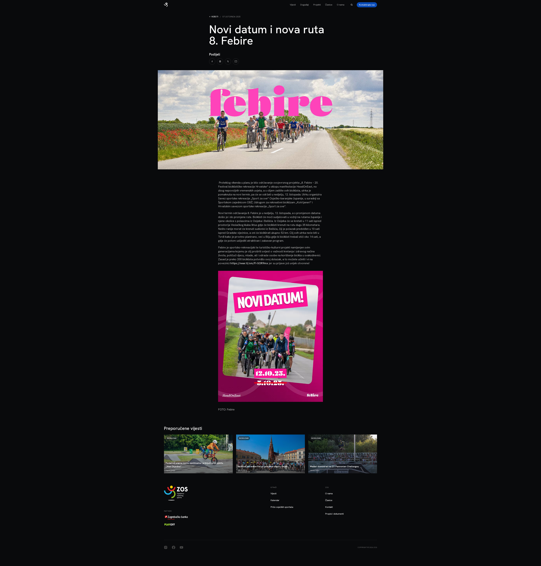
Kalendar (274, 500)
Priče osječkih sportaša (281, 507)
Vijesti (293, 4)
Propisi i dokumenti (334, 513)
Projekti (317, 4)
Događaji (304, 4)
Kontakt (329, 507)
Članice (328, 4)
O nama (340, 4)
